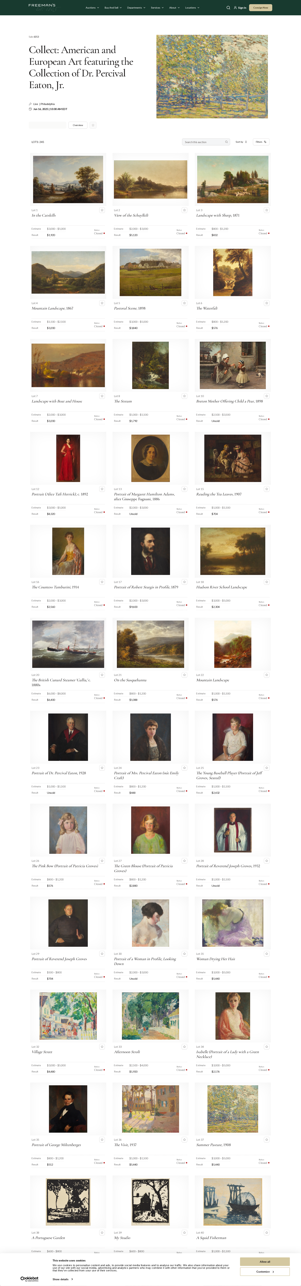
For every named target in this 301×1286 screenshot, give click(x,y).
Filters (259, 141)
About (172, 7)
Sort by (239, 141)
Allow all (265, 1261)
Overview (78, 125)
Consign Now (260, 7)
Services (155, 7)
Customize (263, 1271)
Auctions (91, 7)
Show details (60, 1279)
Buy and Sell (111, 7)
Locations (190, 7)
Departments (134, 7)
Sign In (242, 7)
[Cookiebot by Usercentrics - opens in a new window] (29, 1279)
